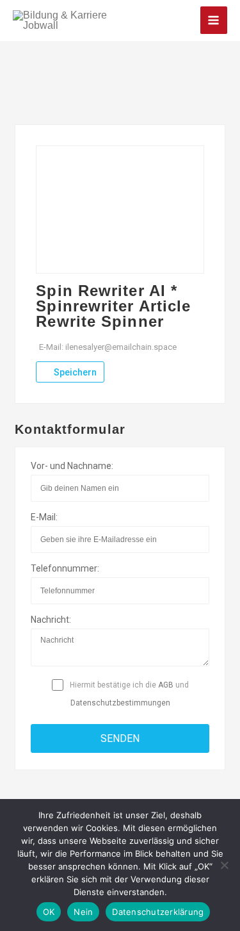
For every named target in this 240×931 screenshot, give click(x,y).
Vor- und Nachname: (72, 466)
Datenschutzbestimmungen (120, 702)
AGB (165, 684)
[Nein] (224, 865)
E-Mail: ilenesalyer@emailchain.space (108, 347)
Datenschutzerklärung (158, 912)
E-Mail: (44, 517)
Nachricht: (51, 619)
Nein (83, 912)
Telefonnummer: (65, 568)
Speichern (74, 372)
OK (49, 912)
